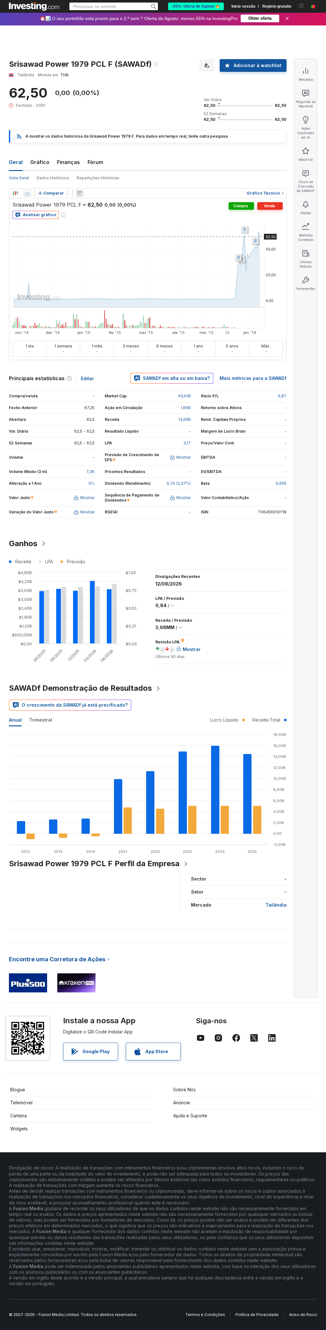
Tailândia (276, 905)
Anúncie (181, 1102)
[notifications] (301, 6)
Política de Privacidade (257, 1314)
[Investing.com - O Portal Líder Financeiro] (34, 6)
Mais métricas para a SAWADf (253, 378)
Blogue (17, 1089)
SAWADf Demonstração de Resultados (80, 688)
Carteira (18, 1115)
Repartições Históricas (98, 177)
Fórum (95, 162)
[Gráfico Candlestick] (15, 193)
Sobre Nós (184, 1089)
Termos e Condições (205, 1314)
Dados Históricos (53, 177)
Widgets (19, 1128)
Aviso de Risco (303, 1314)
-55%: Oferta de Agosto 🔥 (196, 6)
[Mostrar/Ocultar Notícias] (79, 193)
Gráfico (39, 162)
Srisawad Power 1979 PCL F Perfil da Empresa (94, 863)
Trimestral (40, 720)
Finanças (68, 162)
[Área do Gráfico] (27, 193)
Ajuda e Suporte (190, 1115)
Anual (15, 720)
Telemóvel (21, 1102)
